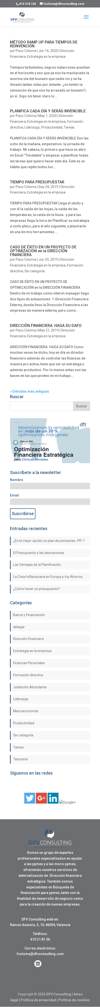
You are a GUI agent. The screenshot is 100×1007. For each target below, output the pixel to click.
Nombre (16, 480)
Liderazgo (32, 127)
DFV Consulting (58, 994)
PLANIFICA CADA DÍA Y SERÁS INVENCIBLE (48, 111)
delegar (19, 627)
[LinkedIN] (53, 802)
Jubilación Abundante (30, 687)
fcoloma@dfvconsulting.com (40, 954)
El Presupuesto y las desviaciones (38, 553)
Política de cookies (74, 1000)
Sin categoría (35, 271)
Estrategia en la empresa (46, 56)
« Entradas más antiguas (29, 391)
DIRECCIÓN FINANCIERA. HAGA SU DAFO (46, 325)
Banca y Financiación (29, 615)
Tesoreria (20, 759)
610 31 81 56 (40, 939)
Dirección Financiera (28, 639)
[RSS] (67, 802)
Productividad (51, 127)
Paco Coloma (26, 51)
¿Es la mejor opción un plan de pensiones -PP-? (49, 541)
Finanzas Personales (29, 663)
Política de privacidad (38, 1000)
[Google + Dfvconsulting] (41, 802)
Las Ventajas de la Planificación (37, 565)
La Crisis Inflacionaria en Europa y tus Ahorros (48, 577)
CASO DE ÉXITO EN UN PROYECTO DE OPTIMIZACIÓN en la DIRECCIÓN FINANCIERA (43, 251)
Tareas (69, 127)
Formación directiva (28, 675)
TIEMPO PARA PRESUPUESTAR (37, 182)
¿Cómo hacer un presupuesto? (36, 589)
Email (14, 495)
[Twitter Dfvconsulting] (29, 802)
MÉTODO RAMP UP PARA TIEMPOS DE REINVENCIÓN (43, 44)
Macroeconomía (25, 711)
